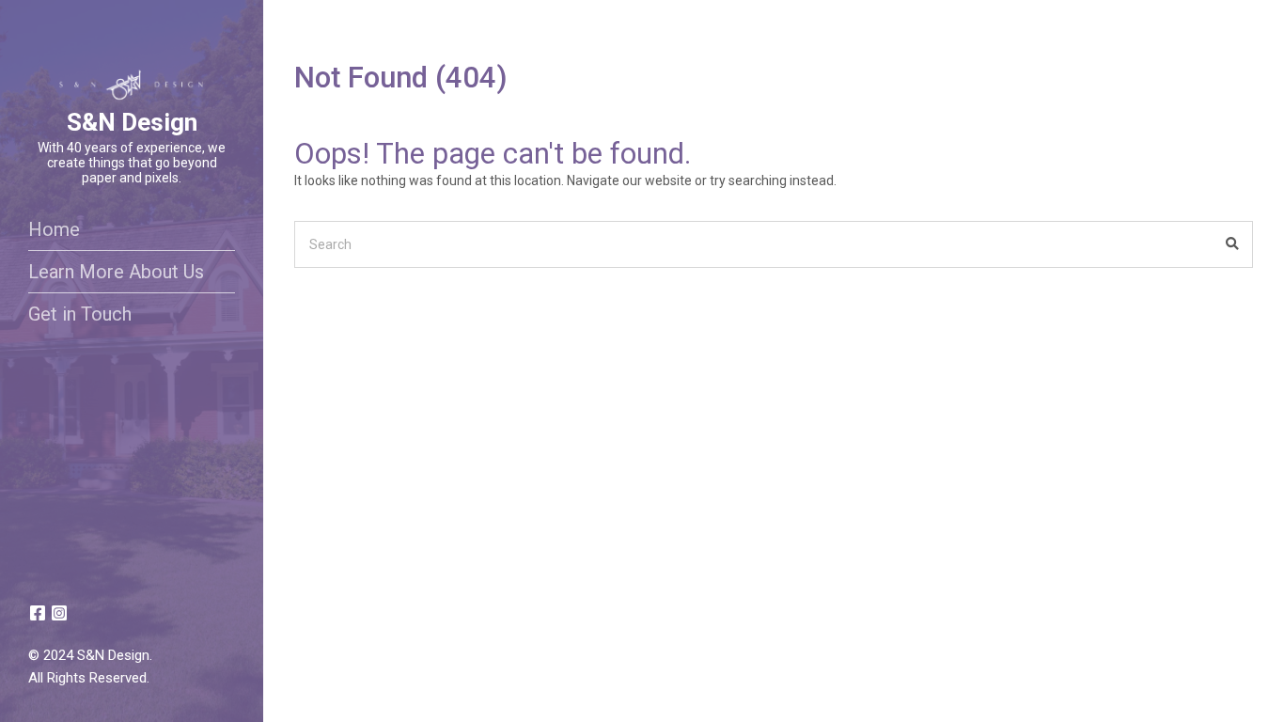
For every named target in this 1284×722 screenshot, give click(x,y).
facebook (37, 613)
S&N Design (132, 122)
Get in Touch (80, 314)
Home (54, 229)
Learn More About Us (116, 271)
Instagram (59, 613)
